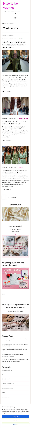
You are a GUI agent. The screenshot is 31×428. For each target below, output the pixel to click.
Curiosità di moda (6, 379)
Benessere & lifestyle (7, 370)
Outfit (20, 38)
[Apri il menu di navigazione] (15, 18)
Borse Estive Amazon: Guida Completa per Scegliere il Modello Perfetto (15, 345)
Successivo (14, 197)
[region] (15, 416)
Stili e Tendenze (23, 118)
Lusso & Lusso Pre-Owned (8, 383)
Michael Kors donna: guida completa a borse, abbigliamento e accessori (12, 355)
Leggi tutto (6, 91)
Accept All (15, 416)
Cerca (3, 294)
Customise (15, 420)
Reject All (15, 424)
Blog (3, 374)
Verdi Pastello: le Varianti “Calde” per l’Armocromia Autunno (14, 172)
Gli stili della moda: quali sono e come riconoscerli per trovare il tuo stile (15, 339)
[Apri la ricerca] (15, 14)
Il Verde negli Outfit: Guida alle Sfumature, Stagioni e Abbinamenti (14, 45)
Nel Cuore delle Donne (7, 388)
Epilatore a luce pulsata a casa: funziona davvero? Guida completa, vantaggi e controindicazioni (15, 360)
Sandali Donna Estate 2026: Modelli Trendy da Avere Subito (14, 350)
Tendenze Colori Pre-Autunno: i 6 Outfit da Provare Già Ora (14, 122)
